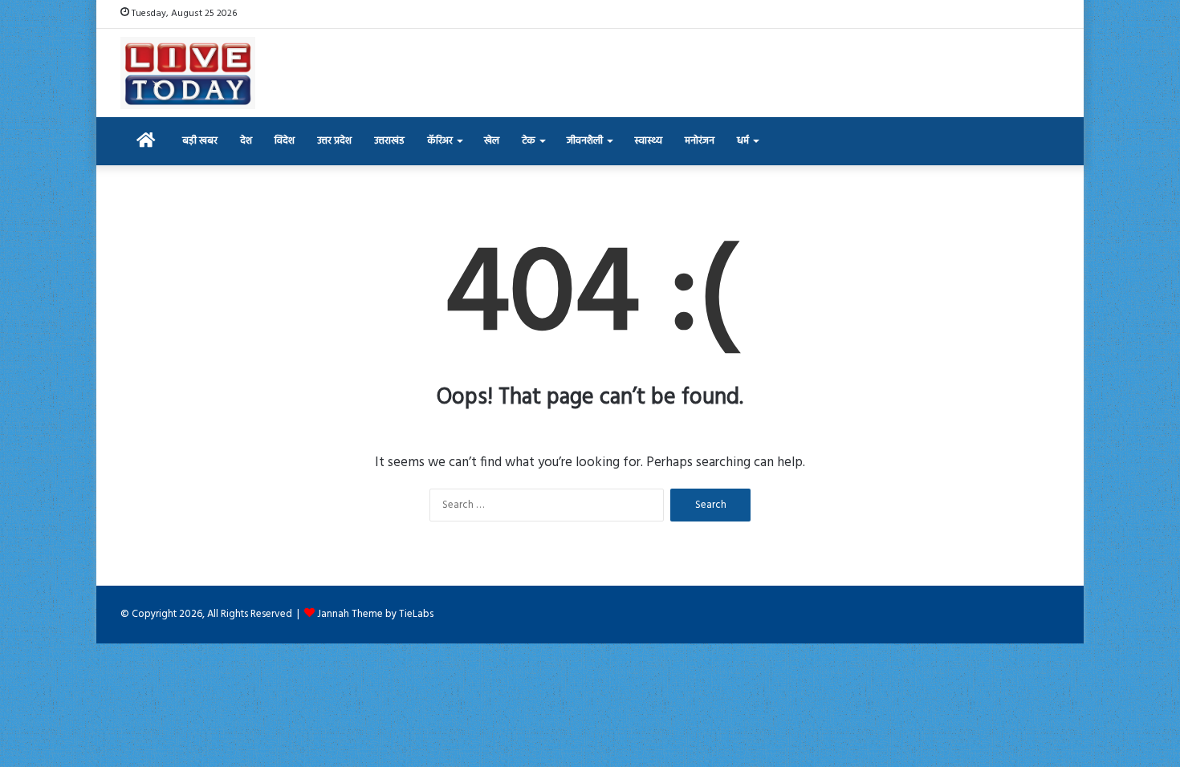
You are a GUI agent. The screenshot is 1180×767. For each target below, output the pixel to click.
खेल (491, 140)
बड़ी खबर (200, 140)
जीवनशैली (585, 140)
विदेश (285, 140)
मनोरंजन (699, 140)
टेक (528, 140)
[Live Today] (187, 73)
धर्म (743, 140)
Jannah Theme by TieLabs (375, 614)
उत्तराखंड (389, 140)
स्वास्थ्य (648, 140)
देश (246, 140)
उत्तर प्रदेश (334, 140)
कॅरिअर (440, 140)
